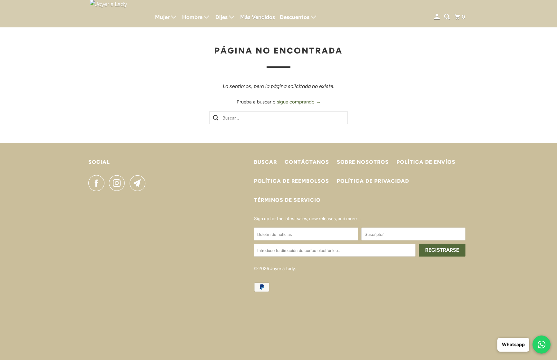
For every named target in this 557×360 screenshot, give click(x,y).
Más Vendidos (257, 17)
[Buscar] (447, 17)
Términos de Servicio (287, 200)
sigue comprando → (299, 102)
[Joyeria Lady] (117, 13)
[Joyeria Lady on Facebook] (98, 183)
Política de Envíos (425, 162)
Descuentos (295, 17)
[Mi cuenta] (437, 17)
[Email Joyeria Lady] (139, 183)
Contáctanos (307, 162)
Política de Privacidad (373, 181)
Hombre (193, 17)
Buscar (265, 162)
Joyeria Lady (282, 268)
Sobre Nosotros (363, 162)
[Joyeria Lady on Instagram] (118, 183)
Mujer (163, 17)
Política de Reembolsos (291, 181)
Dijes (222, 17)
